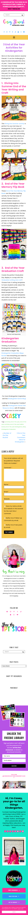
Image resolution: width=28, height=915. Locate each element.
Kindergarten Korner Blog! (17, 399)
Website (7, 499)
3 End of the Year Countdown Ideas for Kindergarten (20, 437)
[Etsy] (21, 32)
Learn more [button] (20, 908)
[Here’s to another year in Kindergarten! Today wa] (6, 785)
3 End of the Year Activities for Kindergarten (14, 48)
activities (7, 422)
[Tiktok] (15, 32)
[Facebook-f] (4, 32)
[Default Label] (17, 612)
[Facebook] (7, 612)
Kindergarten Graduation (9, 429)
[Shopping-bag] (18, 32)
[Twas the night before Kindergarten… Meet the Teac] (14, 785)
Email (6, 492)
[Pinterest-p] (10, 32)
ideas (24, 427)
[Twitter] (10, 612)
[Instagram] (7, 32)
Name (6, 484)
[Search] (22, 15)
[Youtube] (24, 32)
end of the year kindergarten (14, 427)
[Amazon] (12, 32)
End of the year (15, 422)
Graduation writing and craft (12, 280)
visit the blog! (14, 9)
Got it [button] (14, 912)
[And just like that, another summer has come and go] (22, 785)
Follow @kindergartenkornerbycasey (14, 776)
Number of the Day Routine (7, 435)
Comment (8, 468)
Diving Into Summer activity (14, 124)
